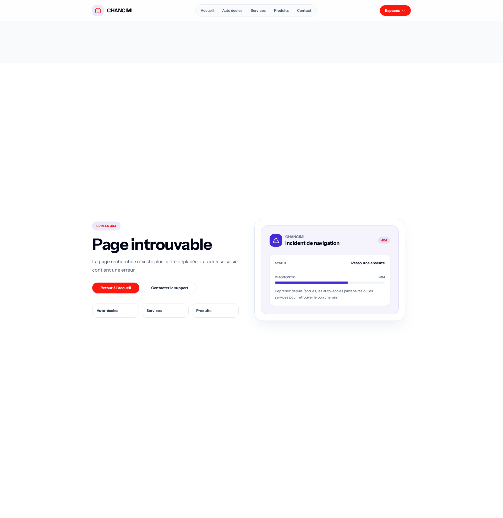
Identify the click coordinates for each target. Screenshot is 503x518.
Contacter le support (169, 287)
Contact (304, 10)
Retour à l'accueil (116, 287)
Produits (281, 10)
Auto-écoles (107, 310)
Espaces (392, 10)
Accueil (207, 10)
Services (258, 10)
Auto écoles (232, 10)
